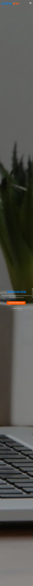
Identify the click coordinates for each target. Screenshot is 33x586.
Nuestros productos (16, 303)
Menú (30, 2)
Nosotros (16, 308)
